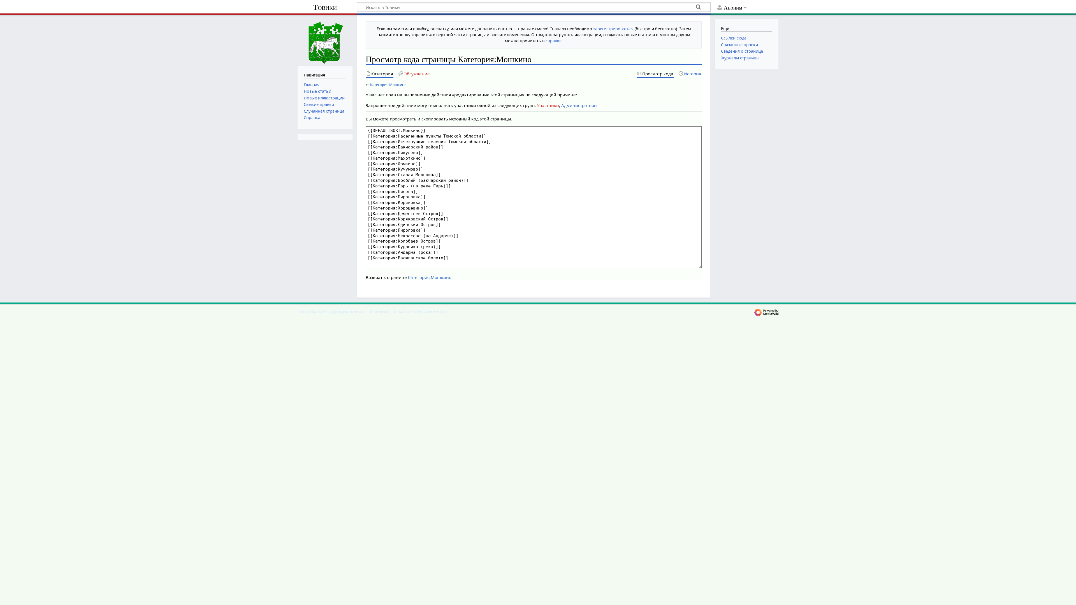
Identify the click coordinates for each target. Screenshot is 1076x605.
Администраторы (579, 105)
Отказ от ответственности (420, 311)
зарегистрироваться (613, 28)
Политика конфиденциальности (331, 311)
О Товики (379, 311)
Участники (548, 105)
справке (554, 40)
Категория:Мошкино (388, 84)
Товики (325, 7)
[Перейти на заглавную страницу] (325, 39)
